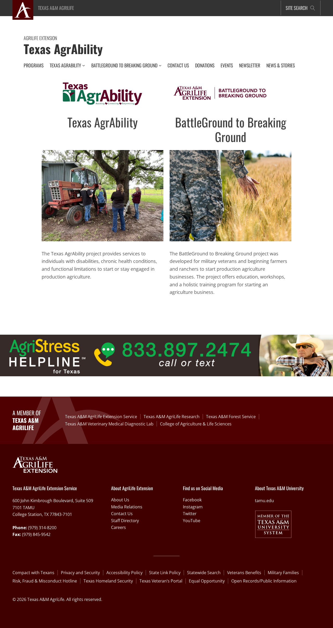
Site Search (297, 7)
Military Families (283, 572)
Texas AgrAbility (63, 48)
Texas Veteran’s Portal (160, 581)
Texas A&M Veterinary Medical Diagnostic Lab (109, 423)
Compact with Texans (33, 572)
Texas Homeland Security (108, 581)
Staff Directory (125, 520)
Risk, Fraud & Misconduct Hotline (44, 581)
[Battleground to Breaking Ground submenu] (160, 65)
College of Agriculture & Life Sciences (196, 423)
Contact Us (122, 513)
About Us (120, 500)
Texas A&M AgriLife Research (172, 416)
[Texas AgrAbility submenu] (83, 65)
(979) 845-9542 (36, 534)
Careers (118, 527)
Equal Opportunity (207, 581)
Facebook (192, 500)
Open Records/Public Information (264, 581)
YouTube (191, 520)
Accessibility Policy (124, 572)
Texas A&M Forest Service (231, 416)
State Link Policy (165, 572)
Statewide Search (204, 572)
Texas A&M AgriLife (56, 7)
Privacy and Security (80, 572)
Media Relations (126, 507)
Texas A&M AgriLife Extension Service (101, 416)
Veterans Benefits (244, 572)
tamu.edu (264, 500)
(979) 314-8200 (42, 527)
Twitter (189, 513)
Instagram (193, 507)
